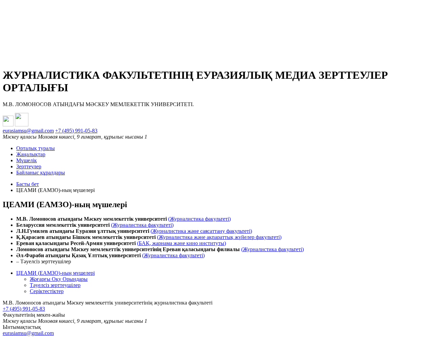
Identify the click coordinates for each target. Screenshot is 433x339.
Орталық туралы (35, 148)
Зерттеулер (28, 166)
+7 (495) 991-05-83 (76, 131)
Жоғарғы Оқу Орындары (59, 279)
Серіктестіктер (47, 291)
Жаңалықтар (30, 154)
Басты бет (27, 184)
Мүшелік (26, 160)
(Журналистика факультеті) (199, 219)
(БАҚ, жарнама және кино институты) (181, 243)
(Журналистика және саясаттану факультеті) (201, 231)
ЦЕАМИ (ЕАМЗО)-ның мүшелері (55, 273)
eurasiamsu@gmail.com (28, 131)
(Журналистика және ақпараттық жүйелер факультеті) (219, 237)
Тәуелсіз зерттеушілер (55, 285)
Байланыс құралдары (40, 172)
